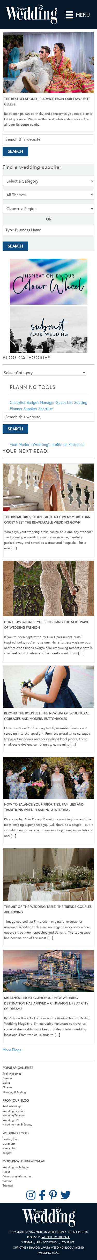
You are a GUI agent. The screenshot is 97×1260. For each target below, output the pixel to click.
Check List (9, 1148)
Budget (7, 1153)
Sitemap (8, 1185)
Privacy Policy (47, 1242)
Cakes (6, 1082)
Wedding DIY (11, 1120)
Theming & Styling (14, 1092)
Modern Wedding (48, 1217)
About (6, 1172)
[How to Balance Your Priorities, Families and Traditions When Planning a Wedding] (48, 779)
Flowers (7, 1087)
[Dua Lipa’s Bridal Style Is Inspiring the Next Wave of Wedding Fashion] (48, 589)
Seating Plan (10, 1139)
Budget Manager (41, 402)
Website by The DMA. (56, 1237)
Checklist (18, 402)
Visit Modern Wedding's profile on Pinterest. (47, 444)
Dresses (7, 1078)
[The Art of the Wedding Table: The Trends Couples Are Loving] (48, 875)
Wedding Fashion (13, 1111)
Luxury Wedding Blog (56, 1247)
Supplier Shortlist (38, 408)
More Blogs (12, 1050)
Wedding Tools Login (16, 1167)
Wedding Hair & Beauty (17, 1124)
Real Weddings (12, 1073)
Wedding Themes (13, 1115)
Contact (7, 1181)
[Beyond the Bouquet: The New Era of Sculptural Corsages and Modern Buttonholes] (48, 687)
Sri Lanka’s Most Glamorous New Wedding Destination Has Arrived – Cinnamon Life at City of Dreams (46, 1003)
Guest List (64, 402)
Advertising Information (17, 1176)
